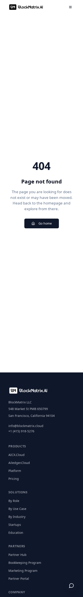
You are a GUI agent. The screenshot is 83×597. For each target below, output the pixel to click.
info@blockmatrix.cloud (25, 426)
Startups (14, 525)
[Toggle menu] (70, 7)
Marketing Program (22, 570)
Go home (45, 223)
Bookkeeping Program (24, 563)
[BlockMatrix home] (26, 7)
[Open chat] (71, 585)
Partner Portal (18, 578)
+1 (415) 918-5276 (21, 431)
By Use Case (17, 509)
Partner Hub (17, 555)
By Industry (16, 517)
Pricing (13, 479)
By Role (13, 501)
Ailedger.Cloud (19, 463)
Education (15, 532)
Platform (14, 471)
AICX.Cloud (16, 455)
